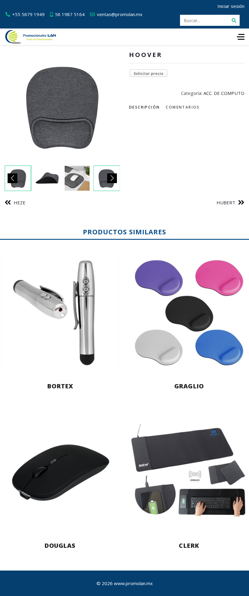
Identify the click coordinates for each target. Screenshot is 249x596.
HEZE (20, 202)
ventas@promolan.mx (119, 14)
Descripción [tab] (144, 107)
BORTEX (60, 386)
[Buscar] (234, 20)
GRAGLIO (189, 386)
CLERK (189, 545)
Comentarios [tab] (183, 107)
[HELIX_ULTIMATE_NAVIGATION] (240, 36)
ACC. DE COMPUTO (223, 93)
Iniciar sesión (230, 6)
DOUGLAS (60, 545)
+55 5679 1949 (28, 14)
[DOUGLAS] (60, 472)
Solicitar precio (148, 73)
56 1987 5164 (70, 14)
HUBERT (226, 202)
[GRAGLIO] (189, 312)
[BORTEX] (60, 312)
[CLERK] (189, 472)
